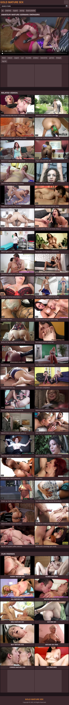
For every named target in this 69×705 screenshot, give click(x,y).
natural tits (44, 58)
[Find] (67, 6)
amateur (35, 58)
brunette (28, 58)
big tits (4, 61)
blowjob (58, 58)
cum (22, 58)
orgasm (15, 10)
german (51, 58)
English (66, 2)
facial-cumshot (30, 10)
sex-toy (22, 10)
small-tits (8, 10)
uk (2, 10)
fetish (4, 58)
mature (10, 58)
